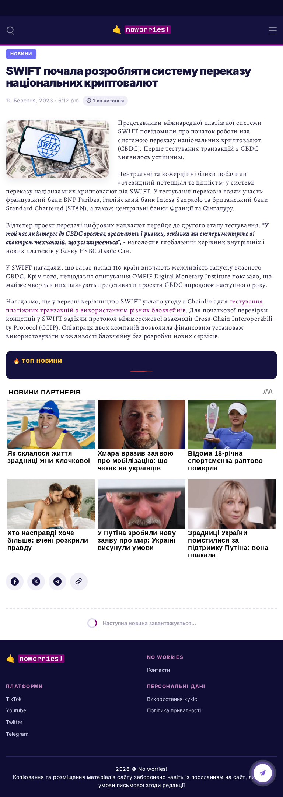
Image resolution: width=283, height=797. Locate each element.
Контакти (158, 670)
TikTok (14, 699)
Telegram (17, 734)
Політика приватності (174, 710)
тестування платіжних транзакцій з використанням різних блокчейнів (134, 305)
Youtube (16, 710)
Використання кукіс (172, 699)
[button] (10, 30)
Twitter (14, 722)
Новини (21, 53)
